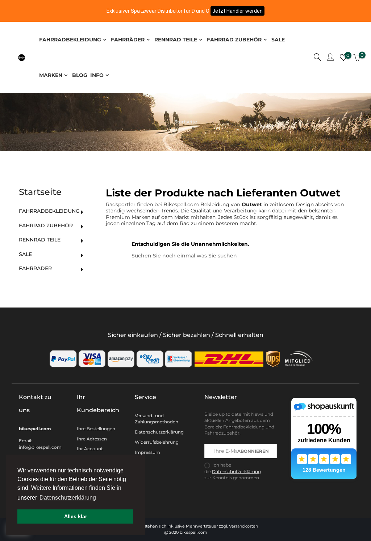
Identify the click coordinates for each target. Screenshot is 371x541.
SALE (25, 254)
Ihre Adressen (92, 439)
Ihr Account (90, 448)
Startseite (40, 192)
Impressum (147, 452)
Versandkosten (243, 526)
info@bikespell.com (40, 447)
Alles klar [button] (75, 516)
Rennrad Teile (40, 240)
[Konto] (330, 58)
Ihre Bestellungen (96, 428)
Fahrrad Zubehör (46, 226)
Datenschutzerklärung (159, 432)
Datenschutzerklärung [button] (67, 498)
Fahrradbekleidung (49, 211)
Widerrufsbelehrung (157, 442)
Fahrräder (35, 268)
